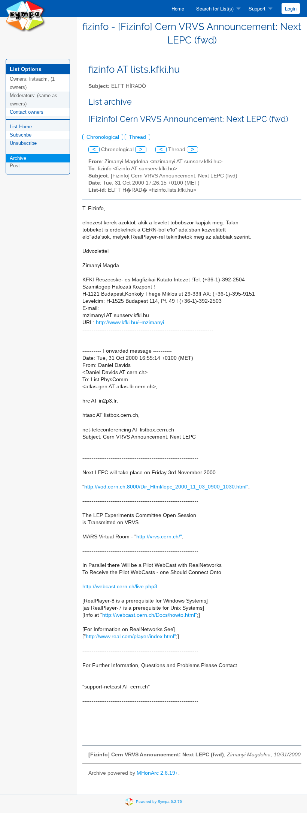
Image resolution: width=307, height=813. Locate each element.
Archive (18, 158)
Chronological (102, 137)
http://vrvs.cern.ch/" (159, 536)
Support (257, 8)
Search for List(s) (215, 8)
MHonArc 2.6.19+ (157, 773)
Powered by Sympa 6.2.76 (159, 801)
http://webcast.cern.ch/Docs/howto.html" (149, 615)
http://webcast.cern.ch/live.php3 (119, 586)
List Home (21, 126)
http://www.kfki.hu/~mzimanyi (130, 322)
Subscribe (20, 135)
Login (291, 8)
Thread (137, 137)
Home (177, 8)
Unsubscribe (23, 143)
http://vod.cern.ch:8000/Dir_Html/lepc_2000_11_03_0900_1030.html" (166, 487)
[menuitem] (177, 8)
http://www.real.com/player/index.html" (131, 636)
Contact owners (26, 112)
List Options (26, 69)
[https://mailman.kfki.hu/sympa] (26, 15)
